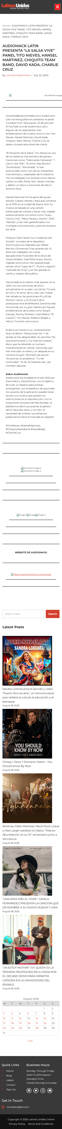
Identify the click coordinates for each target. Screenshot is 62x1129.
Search (52, 613)
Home (6, 25)
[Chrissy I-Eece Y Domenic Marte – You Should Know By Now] (27, 734)
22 (45, 1023)
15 (45, 1018)
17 (4, 1023)
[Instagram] (42, 1090)
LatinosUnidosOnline (18, 75)
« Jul (29, 1040)
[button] (57, 7)
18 (12, 1023)
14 (37, 1018)
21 (37, 1023)
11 (12, 1018)
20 (29, 1023)
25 (12, 1028)
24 (4, 1028)
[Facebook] (28, 1090)
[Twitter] (35, 1090)
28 (37, 1028)
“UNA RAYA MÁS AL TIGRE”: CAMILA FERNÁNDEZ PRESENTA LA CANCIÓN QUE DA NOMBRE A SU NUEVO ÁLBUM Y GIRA (30, 903)
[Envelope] (49, 1090)
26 (20, 1028)
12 (20, 1018)
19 (20, 1023)
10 (4, 1018)
